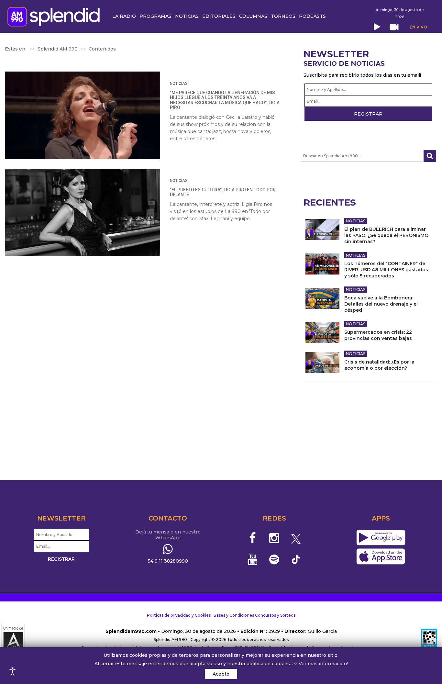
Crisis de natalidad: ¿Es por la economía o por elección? (379, 365)
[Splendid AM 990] (55, 16)
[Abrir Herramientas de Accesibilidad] (12, 671)
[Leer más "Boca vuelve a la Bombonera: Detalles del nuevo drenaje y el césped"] (322, 298)
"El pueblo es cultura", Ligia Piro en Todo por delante (223, 192)
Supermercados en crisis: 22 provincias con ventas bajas (378, 335)
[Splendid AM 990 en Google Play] (380, 538)
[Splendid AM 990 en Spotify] (274, 559)
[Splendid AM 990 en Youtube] (253, 559)
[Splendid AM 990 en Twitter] (296, 538)
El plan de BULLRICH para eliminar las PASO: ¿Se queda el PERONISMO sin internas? (386, 235)
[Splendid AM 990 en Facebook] (253, 538)
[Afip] (429, 640)
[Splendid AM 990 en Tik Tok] (296, 559)
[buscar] (430, 156)
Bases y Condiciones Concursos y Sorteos (254, 615)
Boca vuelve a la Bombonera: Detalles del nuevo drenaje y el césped (381, 304)
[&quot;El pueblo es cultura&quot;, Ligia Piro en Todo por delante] (82, 212)
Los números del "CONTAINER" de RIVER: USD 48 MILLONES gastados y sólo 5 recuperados (386, 270)
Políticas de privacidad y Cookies (179, 615)
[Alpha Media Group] (13, 640)
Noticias (179, 83)
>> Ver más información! (320, 664)
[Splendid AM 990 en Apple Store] (380, 556)
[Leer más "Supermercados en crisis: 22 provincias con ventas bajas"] (322, 332)
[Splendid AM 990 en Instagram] (274, 538)
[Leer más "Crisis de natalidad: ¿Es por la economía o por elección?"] (322, 362)
